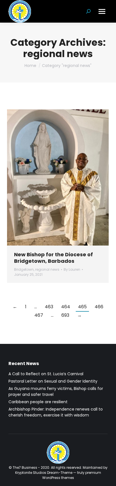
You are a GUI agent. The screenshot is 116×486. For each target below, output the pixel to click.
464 (65, 306)
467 (38, 315)
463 (49, 306)
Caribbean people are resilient (38, 402)
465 (82, 306)
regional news (47, 269)
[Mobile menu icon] (102, 11)
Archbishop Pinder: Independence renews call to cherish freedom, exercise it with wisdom (55, 412)
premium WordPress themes (71, 475)
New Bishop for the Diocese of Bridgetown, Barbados (53, 257)
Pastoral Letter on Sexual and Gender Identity (52, 381)
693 (65, 315)
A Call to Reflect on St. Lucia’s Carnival (45, 374)
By (72, 269)
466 (99, 306)
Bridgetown (24, 269)
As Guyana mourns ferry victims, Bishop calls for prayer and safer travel (55, 391)
